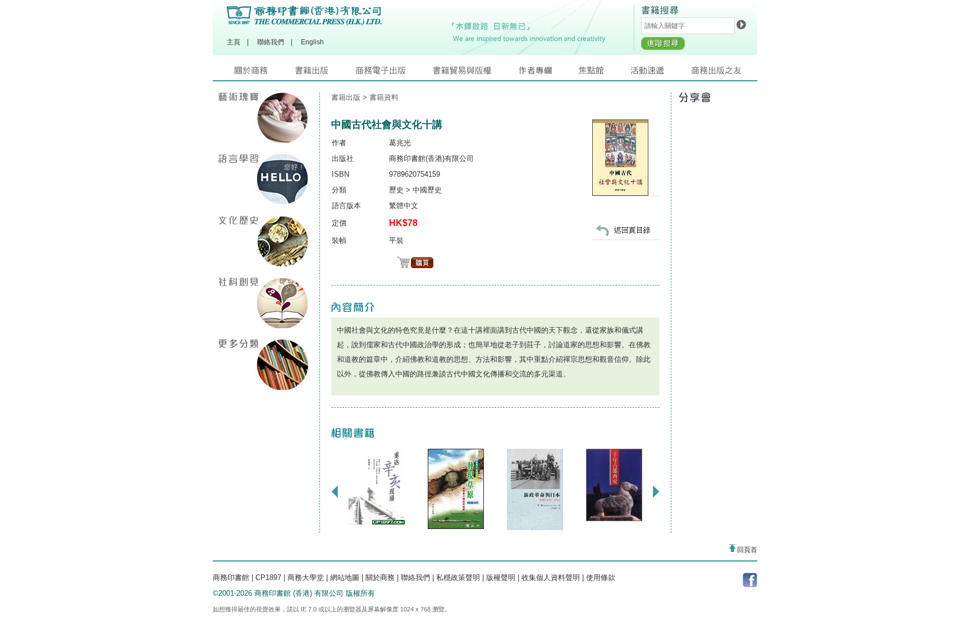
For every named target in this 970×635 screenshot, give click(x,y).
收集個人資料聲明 (550, 577)
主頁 (233, 42)
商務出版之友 (721, 73)
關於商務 (265, 73)
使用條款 (600, 577)
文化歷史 (263, 241)
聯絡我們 (270, 42)
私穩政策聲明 (458, 577)
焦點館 (604, 73)
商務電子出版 (394, 73)
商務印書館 (231, 577)
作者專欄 (548, 73)
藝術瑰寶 (263, 118)
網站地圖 (344, 577)
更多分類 (263, 364)
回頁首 (746, 550)
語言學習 (263, 179)
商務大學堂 (305, 577)
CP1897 (268, 577)
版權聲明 (500, 577)
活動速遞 (660, 73)
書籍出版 (325, 73)
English (312, 42)
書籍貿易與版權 (475, 73)
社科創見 (263, 303)
